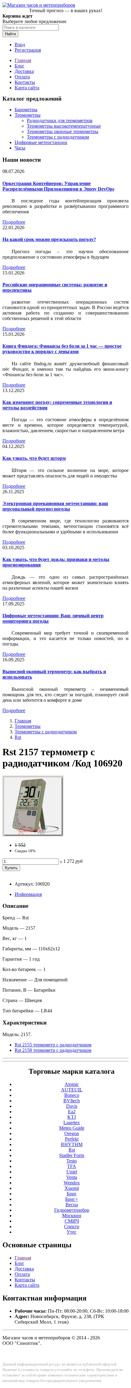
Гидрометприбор (71, 1210)
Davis (71, 1106)
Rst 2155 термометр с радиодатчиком (53, 1044)
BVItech (71, 1100)
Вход (20, 44)
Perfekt (72, 1139)
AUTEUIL (72, 1089)
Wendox (72, 1182)
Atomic (72, 1084)
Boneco (71, 1095)
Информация (28, 894)
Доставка (24, 71)
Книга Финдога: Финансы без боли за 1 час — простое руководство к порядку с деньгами (62, 348)
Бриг (72, 1193)
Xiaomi (72, 1188)
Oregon (71, 1133)
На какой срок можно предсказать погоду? (49, 239)
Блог (19, 65)
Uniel (71, 1171)
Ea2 (72, 1111)
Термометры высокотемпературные (64, 126)
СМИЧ (72, 1221)
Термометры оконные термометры (62, 131)
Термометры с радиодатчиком (58, 136)
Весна (72, 1204)
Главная (23, 60)
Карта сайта (27, 87)
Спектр (71, 1226)
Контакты (25, 82)
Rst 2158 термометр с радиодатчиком (53, 1050)
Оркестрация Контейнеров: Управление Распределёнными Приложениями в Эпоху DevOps (58, 186)
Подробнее (13, 222)
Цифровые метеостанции (41, 142)
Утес (71, 1232)
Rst (18, 737)
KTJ (71, 1117)
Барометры (26, 109)
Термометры (28, 115)
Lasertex (71, 1122)
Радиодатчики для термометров (60, 120)
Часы (20, 147)
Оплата (22, 76)
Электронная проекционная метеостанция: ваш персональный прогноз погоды (55, 506)
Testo (71, 1160)
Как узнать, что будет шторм (34, 458)
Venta (71, 1177)
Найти (10, 34)
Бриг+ (71, 1199)
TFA (71, 1166)
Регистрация (28, 50)
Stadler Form (71, 1155)
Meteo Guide (71, 1128)
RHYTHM (72, 1144)
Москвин (71, 1215)
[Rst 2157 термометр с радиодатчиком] (32, 834)
